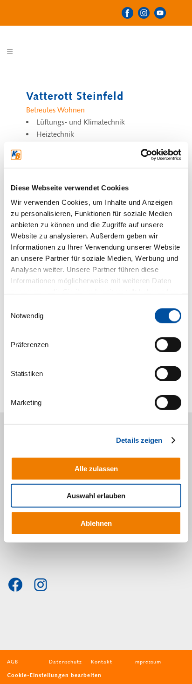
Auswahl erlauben (96, 496)
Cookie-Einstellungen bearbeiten (54, 675)
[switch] (168, 344)
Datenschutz (65, 662)
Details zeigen (139, 440)
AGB (12, 662)
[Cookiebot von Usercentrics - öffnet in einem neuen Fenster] (140, 155)
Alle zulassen (96, 468)
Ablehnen (96, 523)
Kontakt (101, 662)
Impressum (147, 662)
